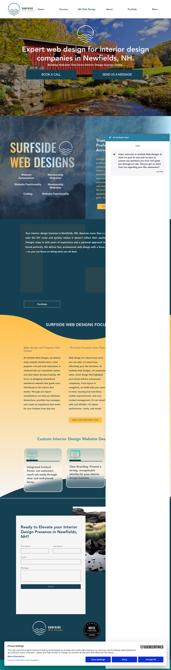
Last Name (57, 546)
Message (24, 568)
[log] (138, 398)
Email (23, 557)
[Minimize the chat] (164, 137)
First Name (25, 546)
